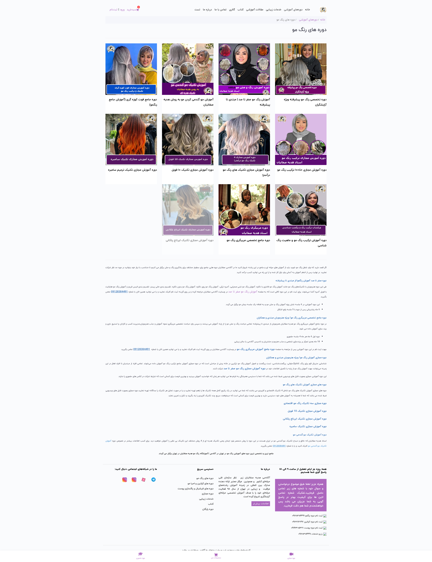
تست (197, 9)
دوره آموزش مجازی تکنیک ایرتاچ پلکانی (189, 240)
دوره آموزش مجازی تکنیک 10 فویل (192, 170)
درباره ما (207, 9)
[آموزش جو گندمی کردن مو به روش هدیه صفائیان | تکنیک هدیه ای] (187, 69)
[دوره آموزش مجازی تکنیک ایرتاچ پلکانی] (187, 209)
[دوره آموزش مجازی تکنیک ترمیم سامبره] (131, 139)
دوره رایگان (207, 509)
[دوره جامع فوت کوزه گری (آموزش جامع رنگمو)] (131, 69)
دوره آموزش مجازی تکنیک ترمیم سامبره (132, 170)
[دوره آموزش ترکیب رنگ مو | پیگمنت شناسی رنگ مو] (301, 209)
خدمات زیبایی (273, 9)
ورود (122, 9)
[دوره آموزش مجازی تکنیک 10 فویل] (187, 139)
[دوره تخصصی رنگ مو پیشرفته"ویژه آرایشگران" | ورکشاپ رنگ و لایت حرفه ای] (301, 69)
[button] (132, 9)
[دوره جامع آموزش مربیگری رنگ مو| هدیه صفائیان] (244, 209)
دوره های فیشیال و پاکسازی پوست (195, 488)
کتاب (241, 9)
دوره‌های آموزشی (293, 9)
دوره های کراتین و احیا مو (200, 483)
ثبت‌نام (113, 9)
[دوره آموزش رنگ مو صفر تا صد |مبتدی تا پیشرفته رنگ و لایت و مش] (244, 69)
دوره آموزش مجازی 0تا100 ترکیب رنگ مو (302, 170)
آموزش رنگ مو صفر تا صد (242, 292)
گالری (232, 9)
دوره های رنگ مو (204, 478)
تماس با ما (220, 9)
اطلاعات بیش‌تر (261, 503)
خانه (307, 9)
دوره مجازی (207, 493)
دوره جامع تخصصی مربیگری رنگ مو (248, 240)
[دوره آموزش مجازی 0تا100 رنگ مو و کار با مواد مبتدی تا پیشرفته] (301, 139)
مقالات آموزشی (254, 9)
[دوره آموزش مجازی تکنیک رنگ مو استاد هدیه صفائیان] (244, 139)
